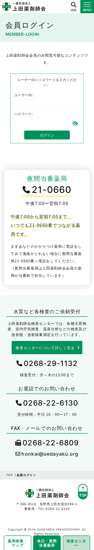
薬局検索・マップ (17, 543)
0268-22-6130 (50, 403)
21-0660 (51, 189)
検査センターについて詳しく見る (45, 347)
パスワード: (23, 113)
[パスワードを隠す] (75, 122)
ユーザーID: (23, 95)
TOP (9, 475)
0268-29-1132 (51, 363)
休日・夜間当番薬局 (47, 543)
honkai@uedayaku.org (49, 454)
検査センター (76, 543)
